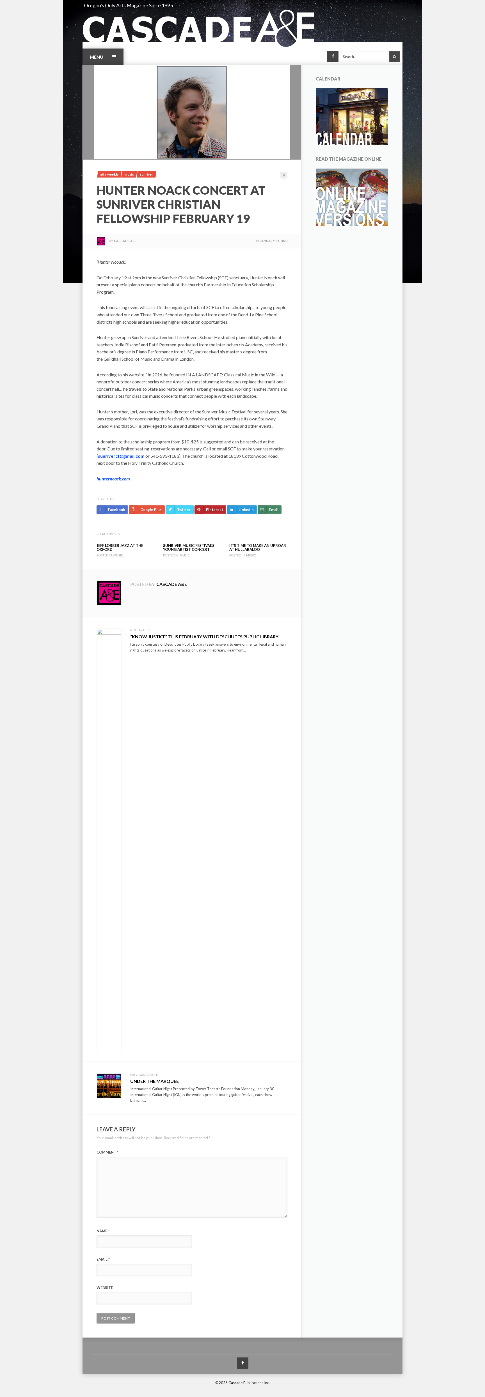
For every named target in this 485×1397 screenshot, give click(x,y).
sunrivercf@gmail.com (121, 456)
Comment (107, 1152)
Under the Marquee (154, 1081)
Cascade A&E (125, 241)
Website (105, 1287)
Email (103, 1259)
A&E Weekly (109, 174)
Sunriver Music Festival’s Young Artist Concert (188, 547)
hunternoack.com (113, 478)
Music (129, 174)
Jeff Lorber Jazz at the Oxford (120, 547)
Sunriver (146, 174)
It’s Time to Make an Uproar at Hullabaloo (257, 547)
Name (103, 1231)
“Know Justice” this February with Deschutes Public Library (204, 636)
